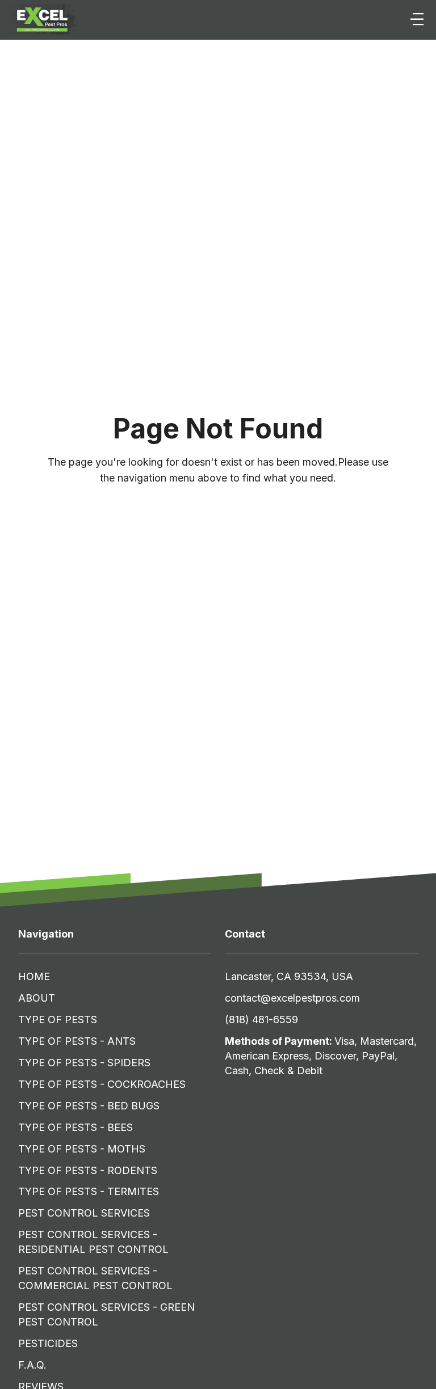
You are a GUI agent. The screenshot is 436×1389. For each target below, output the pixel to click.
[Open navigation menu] (417, 20)
